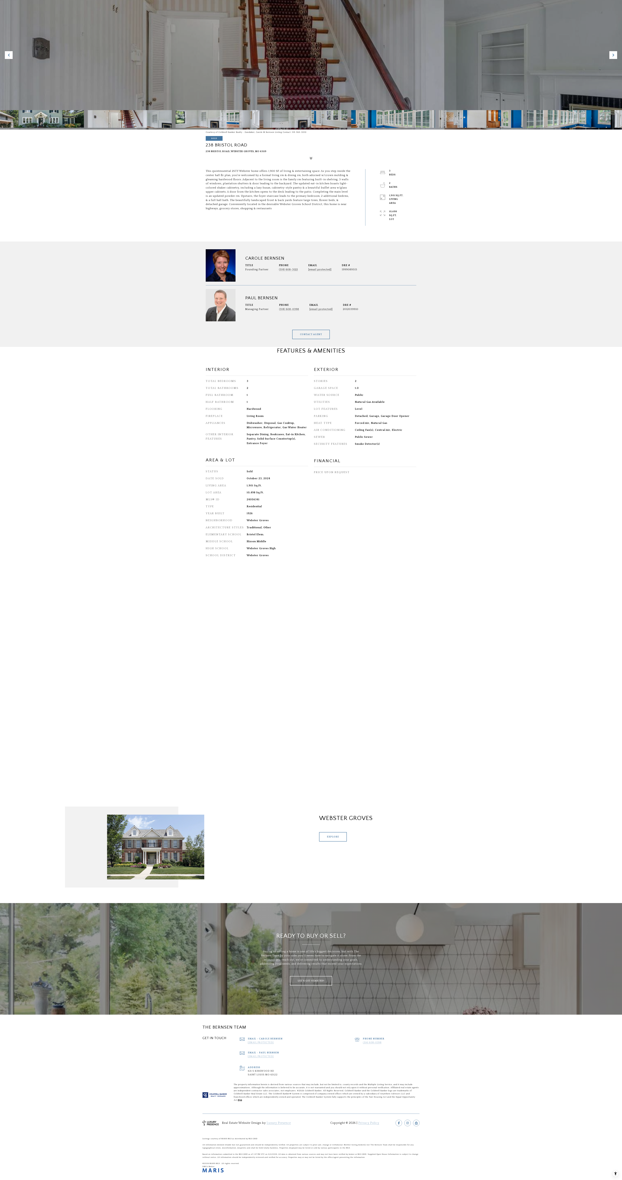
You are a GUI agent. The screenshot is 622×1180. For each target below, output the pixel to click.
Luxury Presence (279, 1123)
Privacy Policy (368, 1123)
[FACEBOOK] (399, 1123)
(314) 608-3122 (288, 269)
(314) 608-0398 (289, 309)
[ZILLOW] (416, 1123)
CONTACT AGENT (311, 334)
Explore (333, 837)
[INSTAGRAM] (407, 1123)
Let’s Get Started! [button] (311, 981)
